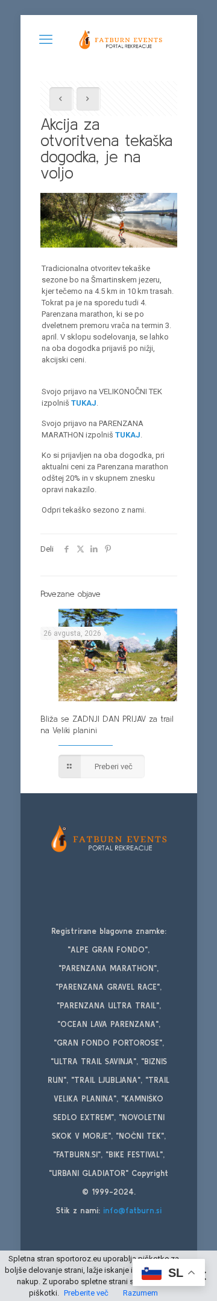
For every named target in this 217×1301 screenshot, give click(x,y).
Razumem (140, 1292)
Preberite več (86, 1292)
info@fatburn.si (132, 1210)
